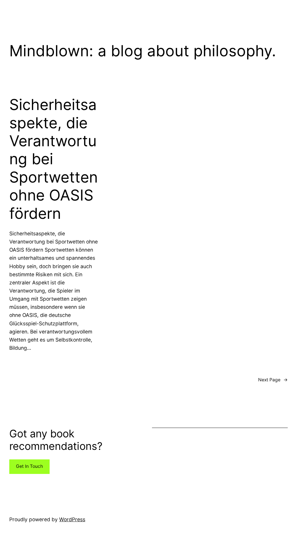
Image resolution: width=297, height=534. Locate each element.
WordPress (72, 519)
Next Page (273, 380)
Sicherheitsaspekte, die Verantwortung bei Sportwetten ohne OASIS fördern (53, 159)
